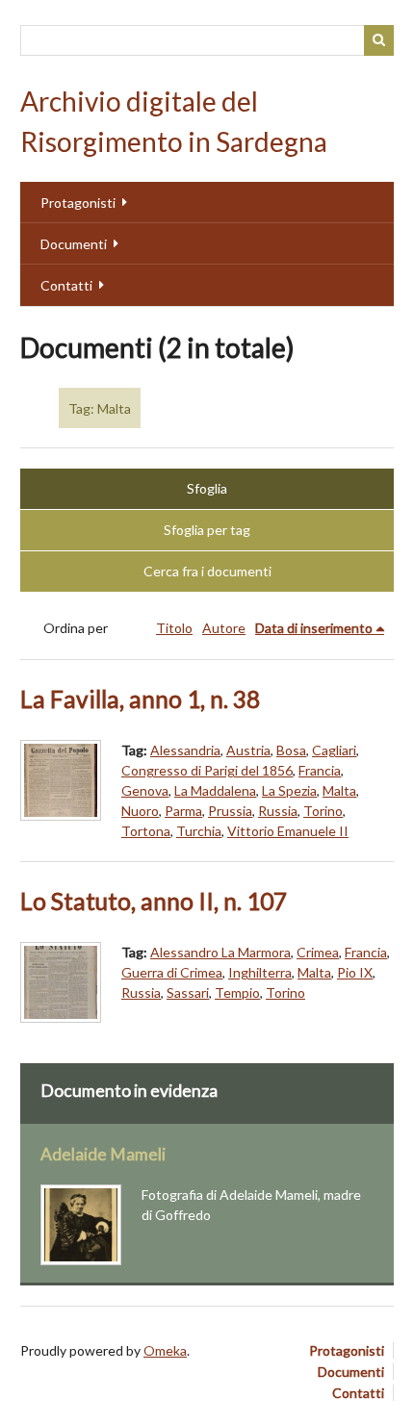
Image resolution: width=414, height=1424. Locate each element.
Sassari (188, 992)
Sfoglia (207, 488)
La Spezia (289, 790)
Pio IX (355, 972)
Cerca (379, 40)
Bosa (291, 750)
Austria (248, 750)
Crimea (318, 952)
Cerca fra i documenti (207, 571)
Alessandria (185, 750)
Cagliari (334, 750)
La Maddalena (215, 790)
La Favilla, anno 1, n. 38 (140, 699)
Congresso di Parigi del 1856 (207, 770)
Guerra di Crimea (171, 972)
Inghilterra (260, 972)
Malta (339, 790)
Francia (319, 770)
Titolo (174, 628)
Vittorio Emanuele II (288, 831)
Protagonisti (78, 202)
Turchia (198, 831)
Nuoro (140, 810)
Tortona (145, 831)
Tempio (237, 992)
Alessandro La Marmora (220, 952)
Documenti (73, 244)
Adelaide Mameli (103, 1154)
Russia (278, 810)
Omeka (165, 1350)
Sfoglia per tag (207, 529)
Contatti (66, 285)
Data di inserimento (314, 628)
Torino (323, 810)
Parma (183, 810)
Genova (144, 790)
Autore (224, 628)
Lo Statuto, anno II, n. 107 (153, 901)
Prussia (230, 810)
